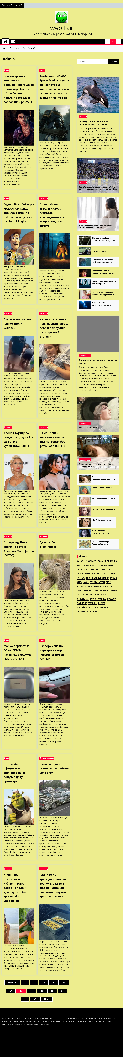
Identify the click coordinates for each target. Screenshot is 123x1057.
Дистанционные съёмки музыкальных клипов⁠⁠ (98, 361)
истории (93, 591)
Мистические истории (97, 578)
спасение (104, 607)
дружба (97, 586)
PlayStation (83, 565)
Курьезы (43, 536)
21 (52, 991)
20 (42, 991)
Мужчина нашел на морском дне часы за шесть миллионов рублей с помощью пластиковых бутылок (102, 304)
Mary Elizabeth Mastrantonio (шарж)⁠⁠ (101, 532)
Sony (110, 565)
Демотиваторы (47, 758)
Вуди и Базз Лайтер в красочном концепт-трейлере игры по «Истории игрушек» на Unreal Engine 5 (19, 212)
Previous (12, 982)
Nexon (100, 561)
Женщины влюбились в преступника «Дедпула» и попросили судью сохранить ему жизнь (104, 239)
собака (94, 607)
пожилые (82, 603)
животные (82, 591)
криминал (112, 591)
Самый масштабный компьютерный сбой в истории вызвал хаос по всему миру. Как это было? (97, 188)
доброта (81, 586)
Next (46, 999)
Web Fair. (61, 28)
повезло (111, 599)
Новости (44, 198)
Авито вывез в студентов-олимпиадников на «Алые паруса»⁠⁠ (97, 465)
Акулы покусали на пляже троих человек (17, 324)
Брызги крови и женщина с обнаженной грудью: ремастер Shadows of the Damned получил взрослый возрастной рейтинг (19, 89)
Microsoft (91, 561)
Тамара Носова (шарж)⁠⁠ (89, 428)
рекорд (101, 603)
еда (104, 586)
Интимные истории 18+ (103, 574)
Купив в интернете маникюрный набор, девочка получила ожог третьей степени (53, 328)
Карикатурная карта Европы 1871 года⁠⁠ (101, 543)
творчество (83, 612)
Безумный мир (84, 574)
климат (102, 591)
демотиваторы (97, 582)
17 (11, 991)
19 (31, 991)
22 (62, 991)
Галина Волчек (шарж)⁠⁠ (102, 488)
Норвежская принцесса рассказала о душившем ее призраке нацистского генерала (103, 293)
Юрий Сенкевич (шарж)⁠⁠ (102, 520)
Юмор (86, 582)
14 (44, 982)
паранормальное (98, 599)
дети (108, 582)
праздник (92, 603)
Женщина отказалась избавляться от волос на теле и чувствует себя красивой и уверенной (15, 888)
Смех (79, 582)
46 (35, 999)
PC (115, 561)
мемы (97, 595)
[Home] (5, 41)
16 (64, 982)
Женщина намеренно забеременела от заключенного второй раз (95, 226)
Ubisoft (103, 570)
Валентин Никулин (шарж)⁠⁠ (103, 509)
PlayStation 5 (96, 565)
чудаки (94, 612)
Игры (6, 70)
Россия (113, 578)
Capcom (80, 561)
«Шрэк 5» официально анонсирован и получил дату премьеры (14, 772)
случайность (83, 607)
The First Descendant (87, 570)
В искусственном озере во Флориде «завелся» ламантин (102, 261)
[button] (107, 41)
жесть (110, 586)
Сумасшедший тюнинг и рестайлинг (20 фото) (54, 768)
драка (89, 586)
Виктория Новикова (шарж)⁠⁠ (104, 498)
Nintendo (108, 561)
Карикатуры (85, 356)
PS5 (105, 565)
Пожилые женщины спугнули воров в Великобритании (101, 250)
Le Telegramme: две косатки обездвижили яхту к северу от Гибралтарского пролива (93, 123)
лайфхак (89, 595)
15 (54, 982)
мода (103, 595)
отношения (83, 599)
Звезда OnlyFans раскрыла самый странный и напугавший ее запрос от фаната (104, 282)
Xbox (110, 570)
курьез (80, 595)
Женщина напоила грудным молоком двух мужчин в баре (102, 271)
